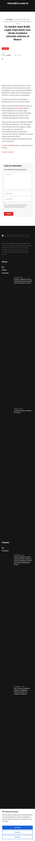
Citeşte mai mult (8, 152)
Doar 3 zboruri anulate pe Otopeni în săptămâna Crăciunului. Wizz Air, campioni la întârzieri (22, 691)
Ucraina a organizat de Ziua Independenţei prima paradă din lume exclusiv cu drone (23, 281)
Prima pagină (9, 19)
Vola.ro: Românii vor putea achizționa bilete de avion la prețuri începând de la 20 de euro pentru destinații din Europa (23, 560)
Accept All (17, 827)
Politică (5, 48)
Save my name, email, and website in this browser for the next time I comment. (15, 206)
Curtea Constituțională (10, 145)
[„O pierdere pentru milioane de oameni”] (7, 473)
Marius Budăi (18, 108)
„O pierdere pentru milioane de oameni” (23, 411)
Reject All (17, 837)
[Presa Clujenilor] (17, 3)
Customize (17, 832)
